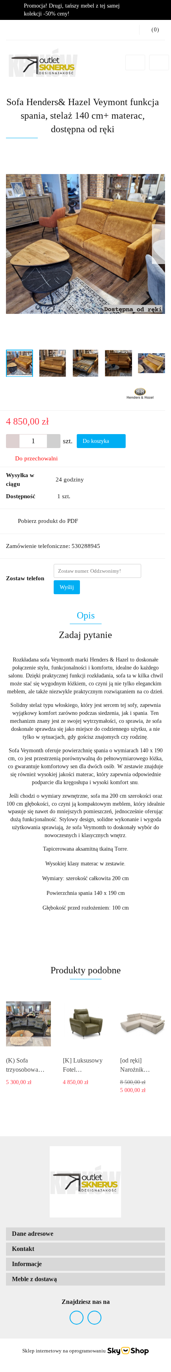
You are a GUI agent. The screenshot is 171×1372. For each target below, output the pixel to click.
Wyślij (67, 587)
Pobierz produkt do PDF (48, 521)
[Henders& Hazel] (140, 393)
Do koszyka (97, 441)
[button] (85, 1234)
